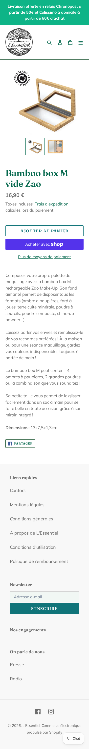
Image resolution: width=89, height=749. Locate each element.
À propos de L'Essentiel (34, 533)
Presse (17, 664)
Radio (16, 679)
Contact (18, 490)
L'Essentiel (31, 725)
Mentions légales (27, 504)
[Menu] (80, 42)
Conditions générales (31, 519)
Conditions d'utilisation (33, 547)
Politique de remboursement (39, 561)
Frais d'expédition (51, 203)
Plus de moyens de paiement (44, 256)
